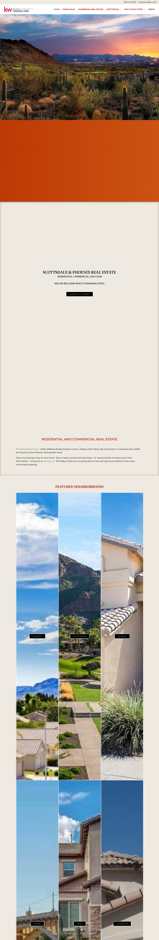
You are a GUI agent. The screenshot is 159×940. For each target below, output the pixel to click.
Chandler (122, 924)
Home (57, 9)
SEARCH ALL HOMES (80, 294)
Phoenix (37, 636)
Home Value (69, 9)
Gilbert (122, 636)
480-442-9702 (130, 2)
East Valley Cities (133, 9)
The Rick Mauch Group (27, 449)
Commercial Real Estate (90, 9)
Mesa (79, 924)
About (151, 9)
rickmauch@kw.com (147, 2)
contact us (48, 461)
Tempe (37, 924)
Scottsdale (112, 9)
